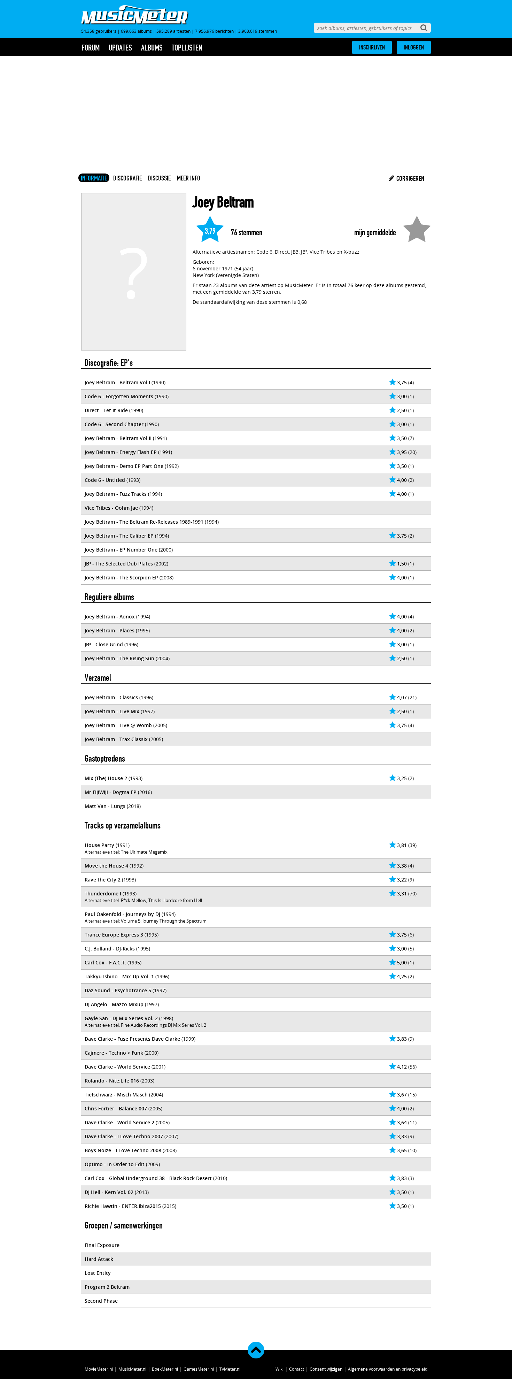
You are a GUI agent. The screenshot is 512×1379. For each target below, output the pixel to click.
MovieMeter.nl (99, 1369)
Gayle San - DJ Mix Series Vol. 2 (121, 1018)
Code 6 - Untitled (105, 480)
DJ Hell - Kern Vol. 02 (109, 1192)
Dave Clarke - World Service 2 (119, 1122)
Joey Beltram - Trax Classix (116, 739)
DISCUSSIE (159, 178)
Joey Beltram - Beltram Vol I (117, 382)
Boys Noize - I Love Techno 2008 (123, 1150)
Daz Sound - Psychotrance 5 (118, 990)
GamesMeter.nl (199, 1369)
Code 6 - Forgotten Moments (119, 396)
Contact (296, 1369)
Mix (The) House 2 (106, 778)
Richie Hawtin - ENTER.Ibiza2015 (123, 1206)
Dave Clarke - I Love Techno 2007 (124, 1136)
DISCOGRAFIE (127, 178)
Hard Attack (99, 1259)
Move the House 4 (106, 865)
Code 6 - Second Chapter (114, 424)
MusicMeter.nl (132, 1369)
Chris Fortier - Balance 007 (116, 1108)
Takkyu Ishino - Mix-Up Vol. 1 (119, 976)
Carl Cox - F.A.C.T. (105, 962)
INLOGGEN (414, 47)
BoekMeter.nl (165, 1369)
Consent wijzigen (326, 1369)
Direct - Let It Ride (106, 410)
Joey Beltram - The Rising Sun (119, 658)
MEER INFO (188, 178)
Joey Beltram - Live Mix (112, 711)
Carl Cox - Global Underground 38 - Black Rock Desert (148, 1178)
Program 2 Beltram (107, 1287)
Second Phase (101, 1300)
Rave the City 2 (103, 879)
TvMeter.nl (229, 1369)
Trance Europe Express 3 (114, 934)
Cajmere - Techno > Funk (114, 1052)
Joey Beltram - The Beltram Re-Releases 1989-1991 (144, 521)
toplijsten (187, 48)
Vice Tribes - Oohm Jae (111, 507)
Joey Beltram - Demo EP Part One (124, 466)
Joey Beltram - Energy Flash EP (121, 452)
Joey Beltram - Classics (111, 697)
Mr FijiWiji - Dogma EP (111, 792)
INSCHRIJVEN (372, 47)
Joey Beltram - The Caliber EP (119, 535)
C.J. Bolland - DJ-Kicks (110, 948)
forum (91, 48)
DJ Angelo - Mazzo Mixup (114, 1004)
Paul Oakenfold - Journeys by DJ (122, 914)
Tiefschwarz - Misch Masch (116, 1094)
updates (120, 48)
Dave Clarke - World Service (117, 1066)
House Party (99, 845)
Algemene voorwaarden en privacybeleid (387, 1369)
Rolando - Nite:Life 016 (112, 1080)
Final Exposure (102, 1245)
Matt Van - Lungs (105, 806)
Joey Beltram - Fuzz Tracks (116, 494)
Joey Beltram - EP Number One (121, 549)
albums (152, 48)
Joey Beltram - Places (109, 630)
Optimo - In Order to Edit (115, 1164)
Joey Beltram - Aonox (110, 616)
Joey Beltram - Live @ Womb (118, 725)
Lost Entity (98, 1273)
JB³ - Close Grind (104, 644)
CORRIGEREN (409, 178)
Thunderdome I (103, 893)
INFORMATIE (94, 178)
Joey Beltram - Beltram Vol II (118, 438)
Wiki (280, 1369)
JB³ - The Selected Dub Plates (119, 563)
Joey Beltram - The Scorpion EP (121, 577)
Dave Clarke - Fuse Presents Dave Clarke (132, 1038)
